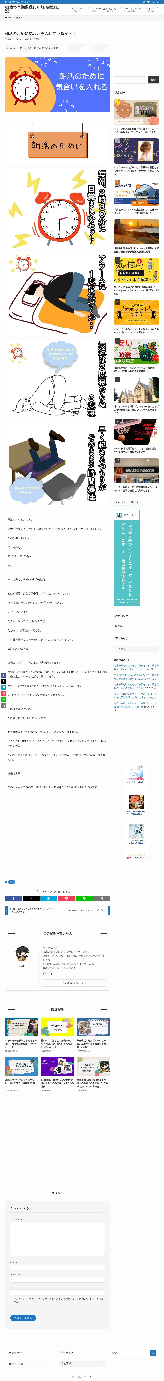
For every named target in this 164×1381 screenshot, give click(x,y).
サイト (13, 1287)
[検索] (157, 2)
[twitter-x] (144, 2)
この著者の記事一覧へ (74, 983)
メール (15, 1274)
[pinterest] (148, 2)
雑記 (12, 882)
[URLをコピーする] (101, 898)
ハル (22, 965)
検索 (153, 80)
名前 (14, 1262)
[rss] (153, 2)
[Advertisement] (57, 838)
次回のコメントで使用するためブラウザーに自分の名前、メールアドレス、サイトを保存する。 (58, 1300)
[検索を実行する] (153, 1353)
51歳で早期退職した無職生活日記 (32, 9)
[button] (13, 898)
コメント (16, 1219)
